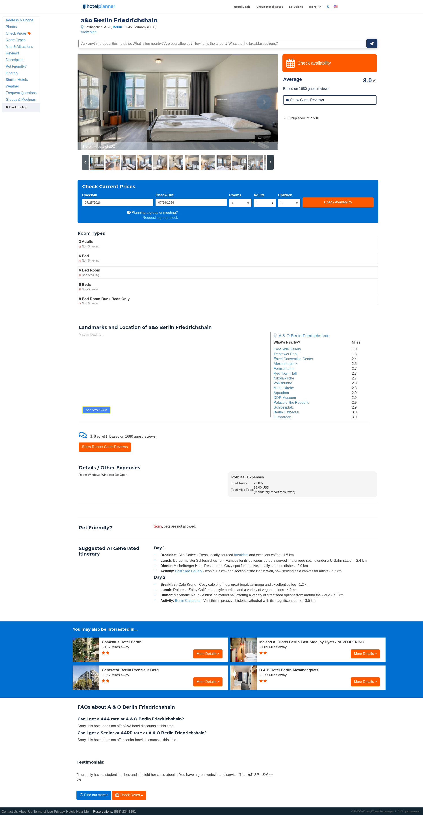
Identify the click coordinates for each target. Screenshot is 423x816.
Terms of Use (43, 811)
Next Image (264, 102)
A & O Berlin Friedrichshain (304, 335)
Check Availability (338, 202)
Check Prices (17, 33)
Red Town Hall (285, 373)
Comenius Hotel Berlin (121, 642)
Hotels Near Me (77, 811)
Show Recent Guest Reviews (105, 447)
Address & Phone (19, 20)
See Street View (96, 410)
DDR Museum (285, 398)
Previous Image (92, 102)
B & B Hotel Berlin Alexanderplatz (289, 670)
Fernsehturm (283, 368)
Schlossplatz (284, 407)
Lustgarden (282, 417)
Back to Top (17, 107)
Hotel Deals (242, 7)
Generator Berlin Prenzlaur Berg (130, 670)
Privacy (59, 811)
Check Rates (130, 795)
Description (15, 60)
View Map (88, 32)
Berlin (117, 27)
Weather (12, 86)
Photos (11, 27)
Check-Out (164, 195)
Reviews (12, 53)
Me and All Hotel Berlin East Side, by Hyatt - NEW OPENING (311, 642)
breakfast (241, 555)
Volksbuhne (283, 383)
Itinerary (12, 73)
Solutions (296, 7)
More (313, 7)
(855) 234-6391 (125, 811)
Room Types (16, 40)
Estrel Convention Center (293, 359)
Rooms (235, 195)
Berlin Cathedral (286, 412)
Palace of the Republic (291, 402)
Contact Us (10, 811)
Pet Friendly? (16, 66)
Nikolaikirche (284, 378)
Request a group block (160, 217)
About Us (25, 811)
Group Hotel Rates (269, 7)
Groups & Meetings (21, 99)
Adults (259, 195)
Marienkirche (284, 388)
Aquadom (281, 393)
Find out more (95, 795)
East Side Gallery (287, 349)
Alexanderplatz (285, 364)
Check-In (89, 195)
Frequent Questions (21, 93)
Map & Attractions (19, 46)
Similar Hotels (17, 80)
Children (285, 195)
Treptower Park (285, 354)
